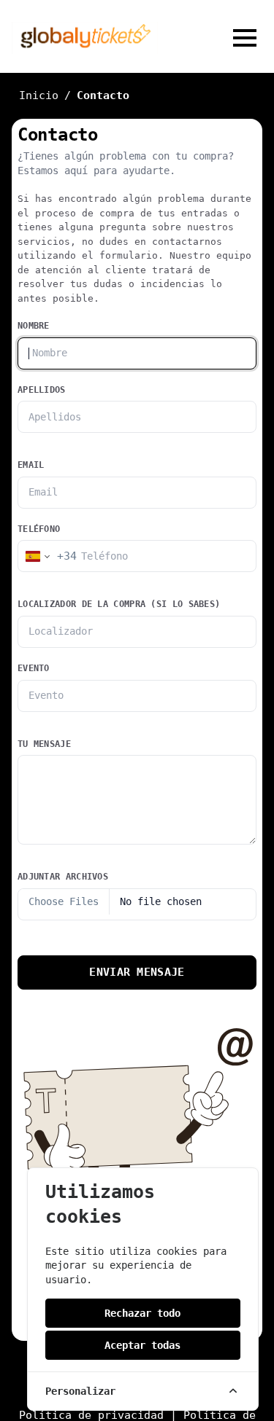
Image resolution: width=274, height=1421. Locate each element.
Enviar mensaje (136, 972)
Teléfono (39, 529)
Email (31, 465)
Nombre (34, 326)
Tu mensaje (44, 744)
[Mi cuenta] (195, 37)
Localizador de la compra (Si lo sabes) (119, 604)
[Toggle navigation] (244, 37)
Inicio (38, 95)
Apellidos (42, 390)
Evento (34, 668)
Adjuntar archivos (63, 877)
